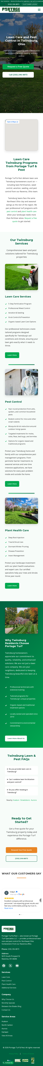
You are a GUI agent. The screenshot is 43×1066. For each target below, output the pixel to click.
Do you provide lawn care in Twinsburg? (19, 770)
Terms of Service (28, 1054)
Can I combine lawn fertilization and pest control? (20, 780)
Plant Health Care (8, 984)
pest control (12, 211)
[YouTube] (17, 966)
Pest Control (6, 980)
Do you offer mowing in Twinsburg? (17, 791)
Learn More (12, 355)
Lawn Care (6, 977)
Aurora (34, 800)
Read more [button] (8, 908)
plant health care (29, 211)
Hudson (16, 800)
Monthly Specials (8, 1003)
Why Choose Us (8, 999)
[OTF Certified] (25, 1060)
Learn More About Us (16, 738)
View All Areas (7, 1035)
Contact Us (6, 1010)
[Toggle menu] (39, 10)
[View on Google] (6, 893)
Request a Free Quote (18, 67)
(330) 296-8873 (21, 858)
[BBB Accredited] (10, 1060)
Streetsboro (25, 800)
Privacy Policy (13, 1054)
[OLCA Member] (18, 1060)
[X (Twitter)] (10, 966)
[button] (1, 900)
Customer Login (30, 4)
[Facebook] (4, 966)
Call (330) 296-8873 (18, 75)
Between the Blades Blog (11, 1006)
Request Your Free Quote (21, 850)
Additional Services (9, 988)
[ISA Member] (33, 1060)
